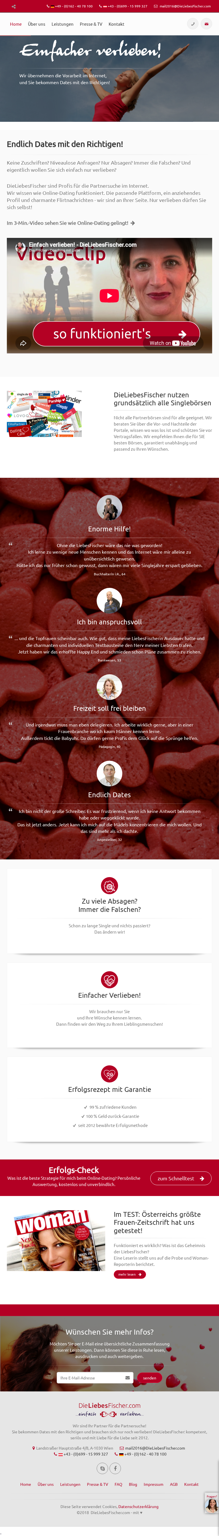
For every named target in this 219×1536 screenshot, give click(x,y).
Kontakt (116, 24)
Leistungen (63, 24)
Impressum (153, 1484)
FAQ (118, 1484)
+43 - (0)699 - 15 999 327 (127, 6)
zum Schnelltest (176, 1178)
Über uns (36, 24)
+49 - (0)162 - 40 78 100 (73, 6)
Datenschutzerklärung (138, 1506)
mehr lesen (127, 1274)
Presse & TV (91, 24)
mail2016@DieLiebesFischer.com (185, 6)
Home (16, 24)
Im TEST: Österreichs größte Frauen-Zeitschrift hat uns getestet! (157, 1222)
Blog (133, 1484)
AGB (174, 1484)
